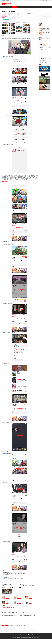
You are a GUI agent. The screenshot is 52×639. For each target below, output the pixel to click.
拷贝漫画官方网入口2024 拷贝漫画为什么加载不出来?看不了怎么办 (10, 612)
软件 (4, 56)
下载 (2, 39)
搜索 (4, 453)
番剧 (13, 177)
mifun (13, 589)
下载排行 (43, 0)
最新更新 (41, 0)
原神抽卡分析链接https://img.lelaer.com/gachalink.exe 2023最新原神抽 (27, 612)
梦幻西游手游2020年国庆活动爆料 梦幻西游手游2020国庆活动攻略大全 (27, 615)
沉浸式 (26, 176)
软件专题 (49, 0)
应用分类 (46, 0)
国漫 (27, 175)
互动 (5, 577)
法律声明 (32, 634)
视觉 (15, 573)
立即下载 (7, 603)
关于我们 (20, 634)
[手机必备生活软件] (44, 68)
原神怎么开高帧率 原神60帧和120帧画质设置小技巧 (8, 615)
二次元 (28, 176)
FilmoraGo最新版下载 (42, 60)
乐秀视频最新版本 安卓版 (43, 58)
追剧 (8, 241)
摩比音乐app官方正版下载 (43, 62)
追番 (9, 37)
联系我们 (28, 634)
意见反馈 (24, 634)
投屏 (7, 181)
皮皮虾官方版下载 (42, 51)
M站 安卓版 (41, 47)
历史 (2, 177)
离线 (11, 144)
